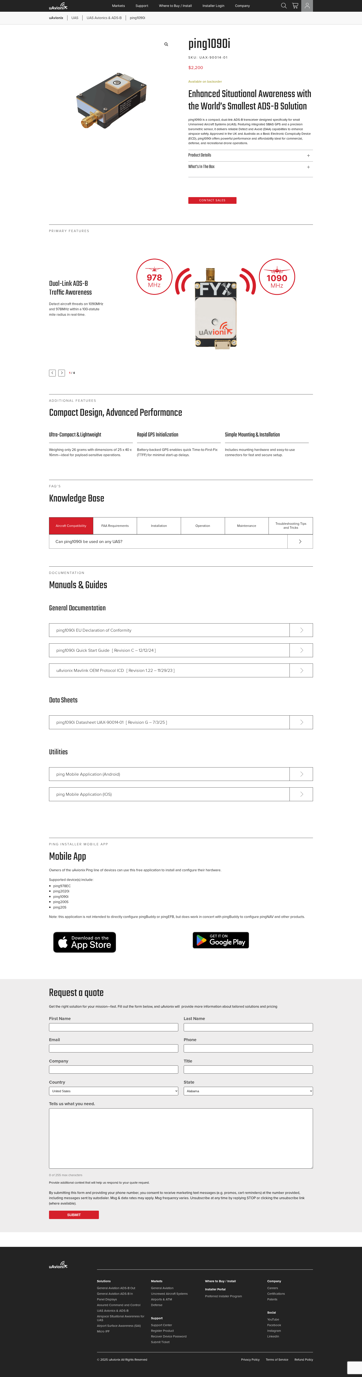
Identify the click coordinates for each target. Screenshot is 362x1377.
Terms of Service (277, 1359)
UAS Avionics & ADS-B (112, 1311)
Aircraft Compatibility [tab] (71, 525)
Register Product (162, 1331)
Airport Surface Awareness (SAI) (119, 1326)
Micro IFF (103, 1331)
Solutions (104, 1281)
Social (271, 1312)
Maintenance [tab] (246, 525)
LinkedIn (273, 1336)
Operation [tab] (202, 525)
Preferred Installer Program (223, 1296)
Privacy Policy (250, 1359)
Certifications (276, 1294)
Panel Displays (107, 1299)
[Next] (61, 373)
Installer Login (213, 6)
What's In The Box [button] (201, 166)
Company (242, 6)
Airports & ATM (161, 1299)
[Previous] (52, 373)
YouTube (273, 1319)
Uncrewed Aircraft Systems (169, 1294)
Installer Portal (215, 1289)
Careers (272, 1288)
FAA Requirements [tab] (115, 525)
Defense (156, 1305)
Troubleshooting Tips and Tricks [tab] (290, 525)
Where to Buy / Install (175, 6)
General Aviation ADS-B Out (116, 1288)
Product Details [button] (199, 155)
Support (142, 6)
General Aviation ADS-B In (115, 1294)
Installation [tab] (159, 525)
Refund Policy (304, 1359)
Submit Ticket (160, 1342)
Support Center (161, 1325)
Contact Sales (212, 200)
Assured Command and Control (118, 1305)
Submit (74, 1215)
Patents (272, 1299)
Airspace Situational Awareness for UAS (120, 1318)
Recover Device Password (169, 1336)
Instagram (274, 1331)
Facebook (274, 1325)
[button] (166, 44)
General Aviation (162, 1288)
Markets (118, 6)
